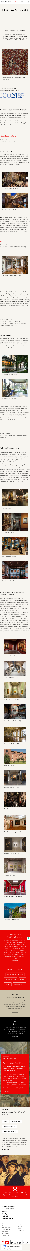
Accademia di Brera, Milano (11, 677)
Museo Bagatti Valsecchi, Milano (10, 188)
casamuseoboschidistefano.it (8, 325)
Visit (22, 2)
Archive (8, 984)
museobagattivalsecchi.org (19, 246)
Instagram (20, 1224)
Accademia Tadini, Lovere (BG (11, 699)
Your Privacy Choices (13, 1246)
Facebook (12, 30)
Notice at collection (8, 1249)
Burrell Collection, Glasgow (9, 556)
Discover (17, 2)
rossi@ (13, 142)
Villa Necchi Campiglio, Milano (9, 374)
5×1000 (5, 1121)
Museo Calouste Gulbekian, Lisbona (11, 581)
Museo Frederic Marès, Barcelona (10, 532)
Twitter (19, 1228)
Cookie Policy (5, 1235)
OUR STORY (20, 969)
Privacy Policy (5, 1233)
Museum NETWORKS (19, 984)
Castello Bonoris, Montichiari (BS (12, 721)
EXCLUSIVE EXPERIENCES (9, 1126)
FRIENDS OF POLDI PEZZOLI (10, 1131)
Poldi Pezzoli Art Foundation (15, 974)
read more (15, 960)
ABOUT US (9, 969)
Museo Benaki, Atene (7, 508)
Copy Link (22, 30)
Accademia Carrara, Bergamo (11, 656)
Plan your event (16, 1121)
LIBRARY (22, 979)
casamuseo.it (20, 142)
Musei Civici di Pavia (9, 765)
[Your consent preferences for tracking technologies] (28, 938)
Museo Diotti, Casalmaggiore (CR (12, 832)
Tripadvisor (20, 1231)
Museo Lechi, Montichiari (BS (11, 853)
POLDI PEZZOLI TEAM (11, 979)
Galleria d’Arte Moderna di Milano (12, 744)
